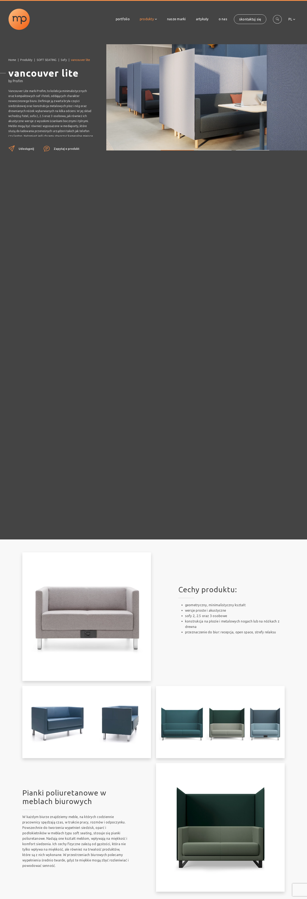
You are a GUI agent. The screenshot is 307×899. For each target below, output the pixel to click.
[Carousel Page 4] (252, 147)
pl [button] (290, 19)
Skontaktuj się (250, 19)
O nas (223, 19)
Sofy (64, 60)
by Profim (15, 81)
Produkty (147, 19)
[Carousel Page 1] (139, 147)
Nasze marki (176, 19)
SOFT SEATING (47, 60)
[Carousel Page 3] (215, 147)
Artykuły (202, 19)
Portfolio (123, 19)
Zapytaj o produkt (66, 148)
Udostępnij (26, 148)
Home (12, 60)
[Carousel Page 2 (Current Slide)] (177, 147)
